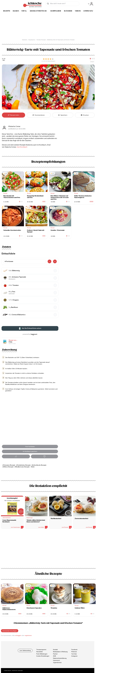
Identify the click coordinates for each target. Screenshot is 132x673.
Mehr (33, 467)
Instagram (74, 656)
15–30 (3, 58)
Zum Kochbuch (22, 147)
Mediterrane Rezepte (23, 467)
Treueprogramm (41, 649)
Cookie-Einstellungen (42, 656)
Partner (55, 654)
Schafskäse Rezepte (24, 465)
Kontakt (55, 649)
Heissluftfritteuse (38, 11)
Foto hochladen (30, 446)
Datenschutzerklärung (59, 658)
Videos (78, 11)
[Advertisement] (48, 546)
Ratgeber (68, 11)
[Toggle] (90, 4)
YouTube (74, 654)
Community (88, 11)
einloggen (18, 635)
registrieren (28, 635)
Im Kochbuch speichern (30, 451)
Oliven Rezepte (9, 467)
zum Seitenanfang (25, 650)
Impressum (56, 660)
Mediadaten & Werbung (60, 651)
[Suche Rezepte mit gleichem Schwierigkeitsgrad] (92, 59)
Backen (16, 11)
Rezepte (6, 11)
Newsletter (39, 651)
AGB (54, 656)
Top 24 (24, 11)
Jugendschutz (57, 662)
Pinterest (74, 651)
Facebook (74, 649)
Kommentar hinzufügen (10, 631)
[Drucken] (44, 456)
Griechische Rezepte (39, 465)
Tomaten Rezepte (9, 465)
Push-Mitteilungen (41, 654)
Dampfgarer (56, 11)
